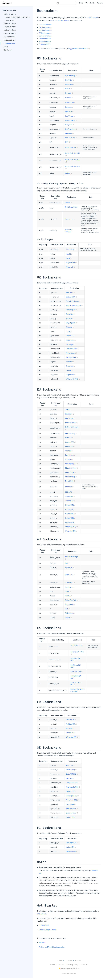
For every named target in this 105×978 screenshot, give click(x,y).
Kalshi (69, 254)
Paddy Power (72, 357)
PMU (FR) (69, 492)
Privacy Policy (73, 964)
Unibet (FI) (71, 847)
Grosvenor (71, 336)
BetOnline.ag (71, 76)
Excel (52, 20)
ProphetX (70, 267)
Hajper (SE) (71, 791)
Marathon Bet (71, 468)
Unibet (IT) (70, 509)
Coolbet (69, 451)
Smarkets (70, 366)
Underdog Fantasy (68, 230)
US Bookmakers (10, 14)
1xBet (68, 409)
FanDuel (69, 112)
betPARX (69, 133)
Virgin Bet (71, 374)
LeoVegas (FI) (72, 843)
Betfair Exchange (73, 301)
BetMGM (69, 80)
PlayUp (68, 596)
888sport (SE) (72, 808)
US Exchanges (9, 20)
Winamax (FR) (71, 531)
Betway (70, 318)
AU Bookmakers (10, 30)
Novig (69, 258)
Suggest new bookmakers (79, 48)
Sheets (92, 3)
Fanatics (69, 107)
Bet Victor (71, 314)
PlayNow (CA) (76, 671)
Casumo (70, 327)
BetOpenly (71, 249)
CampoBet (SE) (72, 783)
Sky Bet (70, 361)
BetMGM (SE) (72, 774)
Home (81, 3)
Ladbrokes (71, 340)
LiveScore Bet (72, 349)
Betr (67, 563)
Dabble (68, 202)
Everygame (70, 455)
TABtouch (70, 613)
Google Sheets (63, 20)
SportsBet (70, 604)
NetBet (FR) (71, 724)
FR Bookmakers (9, 37)
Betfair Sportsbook (74, 305)
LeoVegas (71, 344)
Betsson (69, 438)
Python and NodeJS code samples (51, 947)
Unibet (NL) (70, 514)
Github (78, 960)
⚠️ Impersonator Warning (69, 968)
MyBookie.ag (71, 120)
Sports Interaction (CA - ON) (77, 690)
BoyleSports (71, 323)
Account (100, 3)
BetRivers (70, 84)
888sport (70, 292)
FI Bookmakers (9, 43)
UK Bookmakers (10, 23)
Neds (68, 591)
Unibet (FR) (70, 505)
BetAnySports (71, 422)
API (86, 3)
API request (93, 17)
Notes (6, 46)
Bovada (69, 93)
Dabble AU (70, 582)
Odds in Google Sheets (47, 930)
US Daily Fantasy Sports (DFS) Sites (17, 17)
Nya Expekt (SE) (73, 787)
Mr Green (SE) (72, 800)
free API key (41, 914)
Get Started (8, 50)
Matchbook (71, 353)
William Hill (70, 522)
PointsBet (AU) (71, 600)
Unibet (69, 370)
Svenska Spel (72, 813)
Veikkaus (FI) (72, 851)
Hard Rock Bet (71, 147)
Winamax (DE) (71, 527)
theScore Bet (71, 138)
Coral (69, 331)
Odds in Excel (44, 925)
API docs (42, 942)
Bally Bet (69, 125)
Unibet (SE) (70, 518)
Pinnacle (69, 486)
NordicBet (70, 481)
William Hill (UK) (73, 379)
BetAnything (71, 129)
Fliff (67, 142)
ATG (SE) (70, 765)
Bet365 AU (70, 575)
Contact (85, 964)
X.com (59, 960)
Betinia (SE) (71, 770)
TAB (67, 609)
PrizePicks (69, 219)
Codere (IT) (70, 442)
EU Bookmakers (10, 27)
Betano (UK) (71, 297)
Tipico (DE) (70, 501)
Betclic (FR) (70, 418)
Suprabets (70, 496)
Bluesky (69, 960)
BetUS (68, 88)
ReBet (68, 173)
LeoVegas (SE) (71, 464)
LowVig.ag (70, 116)
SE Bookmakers (9, 40)
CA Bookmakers (10, 33)
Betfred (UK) (72, 310)
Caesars (69, 97)
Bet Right (69, 567)
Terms (61, 964)
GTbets (69, 459)
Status (52, 964)
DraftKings (70, 102)
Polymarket (71, 262)
